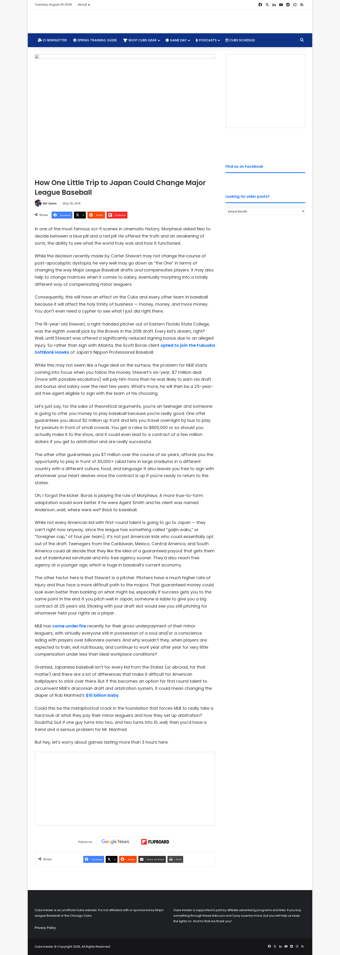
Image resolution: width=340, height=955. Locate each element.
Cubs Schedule (241, 40)
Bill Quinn (50, 203)
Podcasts (207, 40)
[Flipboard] (155, 841)
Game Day (178, 40)
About (82, 4)
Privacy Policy (45, 928)
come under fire (69, 626)
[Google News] (115, 842)
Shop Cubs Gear (142, 40)
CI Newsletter (54, 40)
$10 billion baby (102, 695)
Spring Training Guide (97, 40)
